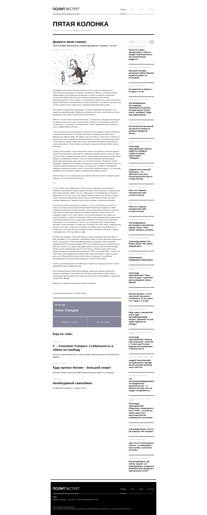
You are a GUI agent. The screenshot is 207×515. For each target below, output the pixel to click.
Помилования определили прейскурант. (141, 259)
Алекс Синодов (67, 50)
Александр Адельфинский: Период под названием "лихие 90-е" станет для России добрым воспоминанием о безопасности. (141, 343)
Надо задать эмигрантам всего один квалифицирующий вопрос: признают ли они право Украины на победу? (141, 318)
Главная (123, 9)
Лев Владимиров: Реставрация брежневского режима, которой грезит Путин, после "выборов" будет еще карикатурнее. (140, 109)
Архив (141, 9)
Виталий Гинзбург (59, 363)
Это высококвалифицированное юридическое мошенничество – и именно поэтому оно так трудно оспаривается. (141, 385)
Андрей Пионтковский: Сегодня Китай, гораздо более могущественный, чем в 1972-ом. (140, 363)
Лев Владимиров (134, 100)
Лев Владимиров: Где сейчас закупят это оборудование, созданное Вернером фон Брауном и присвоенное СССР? (141, 466)
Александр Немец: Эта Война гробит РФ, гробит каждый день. (141, 243)
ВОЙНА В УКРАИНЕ (59, 500)
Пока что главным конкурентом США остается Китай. (137, 192)
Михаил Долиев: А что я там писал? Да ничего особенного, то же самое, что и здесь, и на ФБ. (141, 297)
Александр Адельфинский (137, 141)
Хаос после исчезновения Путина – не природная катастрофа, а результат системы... (141, 446)
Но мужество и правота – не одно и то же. (69, 388)
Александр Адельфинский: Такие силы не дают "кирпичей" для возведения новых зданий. (141, 277)
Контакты (151, 9)
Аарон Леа (56, 342)
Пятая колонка (65, 30)
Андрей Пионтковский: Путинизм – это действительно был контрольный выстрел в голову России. (140, 174)
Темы (132, 9)
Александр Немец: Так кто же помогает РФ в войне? (141, 430)
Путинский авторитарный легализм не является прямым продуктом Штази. (141, 129)
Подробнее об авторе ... (69, 322)
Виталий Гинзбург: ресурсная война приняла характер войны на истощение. (83, 372)
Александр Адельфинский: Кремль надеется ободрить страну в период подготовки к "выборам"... (140, 152)
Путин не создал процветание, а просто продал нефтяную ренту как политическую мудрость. (140, 54)
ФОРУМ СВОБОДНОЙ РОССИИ (87, 500)
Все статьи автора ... (104, 322)
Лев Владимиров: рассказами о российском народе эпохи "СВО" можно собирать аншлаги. (141, 226)
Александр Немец (134, 238)
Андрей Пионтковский (136, 166)
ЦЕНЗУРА (71, 500)
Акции (138, 203)
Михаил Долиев (133, 290)
